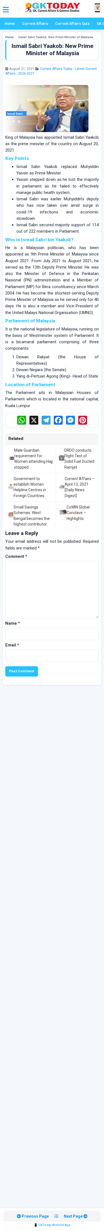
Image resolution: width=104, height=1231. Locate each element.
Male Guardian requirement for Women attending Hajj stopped (33, 458)
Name (12, 623)
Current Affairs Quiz (72, 23)
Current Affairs (35, 23)
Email (12, 645)
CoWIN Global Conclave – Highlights (78, 513)
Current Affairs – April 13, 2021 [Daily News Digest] (80, 487)
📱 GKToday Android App (52, 1225)
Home (10, 23)
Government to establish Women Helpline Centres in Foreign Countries (30, 487)
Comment (16, 556)
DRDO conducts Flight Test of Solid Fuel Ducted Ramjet (79, 458)
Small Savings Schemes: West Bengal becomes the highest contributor (32, 515)
